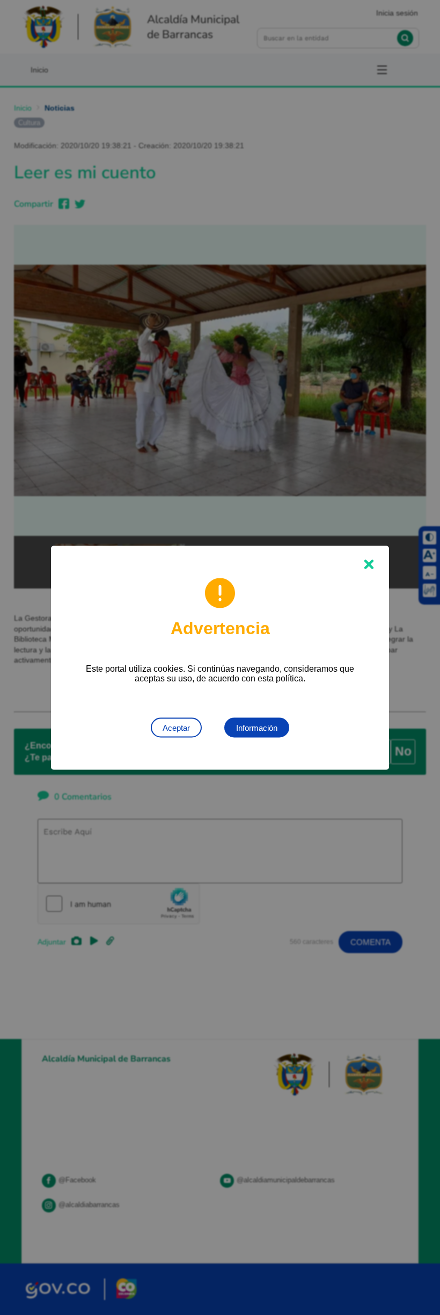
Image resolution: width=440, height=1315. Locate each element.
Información (256, 727)
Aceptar (176, 727)
